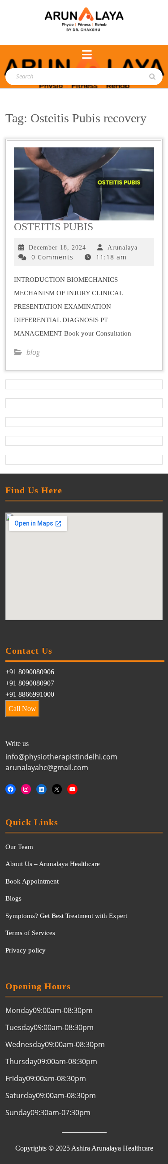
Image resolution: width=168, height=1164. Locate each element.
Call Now (22, 708)
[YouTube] (72, 789)
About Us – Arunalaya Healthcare (52, 863)
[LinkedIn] (41, 789)
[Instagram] (26, 789)
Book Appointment (32, 881)
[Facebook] (10, 789)
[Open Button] (87, 55)
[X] (57, 789)
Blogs (13, 898)
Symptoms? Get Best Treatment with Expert (66, 915)
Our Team (19, 846)
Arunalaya (123, 247)
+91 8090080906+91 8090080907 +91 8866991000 (29, 683)
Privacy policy (25, 950)
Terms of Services (30, 932)
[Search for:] (55, 76)
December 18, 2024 (57, 247)
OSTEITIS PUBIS (53, 227)
